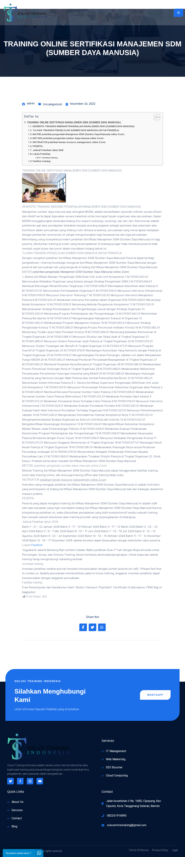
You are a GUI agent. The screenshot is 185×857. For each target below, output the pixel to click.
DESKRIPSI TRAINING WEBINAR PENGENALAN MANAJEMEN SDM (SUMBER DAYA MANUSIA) (83, 126)
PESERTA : (38, 146)
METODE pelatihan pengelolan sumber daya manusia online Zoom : (68, 138)
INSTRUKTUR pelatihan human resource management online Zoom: (69, 142)
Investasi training (50, 157)
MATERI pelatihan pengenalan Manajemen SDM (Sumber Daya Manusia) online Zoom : (79, 134)
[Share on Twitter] (92, 627)
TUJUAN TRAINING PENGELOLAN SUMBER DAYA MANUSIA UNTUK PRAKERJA (76, 130)
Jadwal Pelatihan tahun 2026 (48, 150)
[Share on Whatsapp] (102, 627)
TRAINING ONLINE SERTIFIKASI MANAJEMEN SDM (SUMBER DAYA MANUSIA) (74, 122)
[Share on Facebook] (83, 627)
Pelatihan (37, 545)
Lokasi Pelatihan (41, 154)
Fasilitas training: (42, 161)
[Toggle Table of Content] (155, 117)
